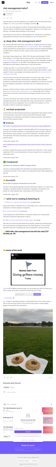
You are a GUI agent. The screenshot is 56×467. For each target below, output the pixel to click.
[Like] (4, 18)
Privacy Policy (38, 436)
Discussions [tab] (13, 404)
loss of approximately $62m (34, 46)
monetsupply (11, 411)
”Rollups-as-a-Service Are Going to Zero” (17, 202)
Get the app (34, 460)
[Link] (1, 41)
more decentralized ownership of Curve (20, 91)
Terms (29, 457)
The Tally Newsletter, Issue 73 (12, 408)
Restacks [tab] (12, 387)
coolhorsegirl (9, 13)
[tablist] (9, 387)
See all (6, 436)
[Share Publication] (39, 2)
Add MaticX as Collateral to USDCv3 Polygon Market (19, 165)
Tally (4, 288)
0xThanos (10, 421)
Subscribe (44, 2)
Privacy (25, 457)
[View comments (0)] (7, 18)
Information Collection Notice (28, 436)
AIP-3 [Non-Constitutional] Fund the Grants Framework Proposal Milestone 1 (27, 126)
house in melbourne (9, 60)
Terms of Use (34, 434)
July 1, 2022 (6, 410)
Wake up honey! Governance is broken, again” (20, 220)
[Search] (36, 2)
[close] (41, 414)
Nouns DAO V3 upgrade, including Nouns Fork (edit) (19, 183)
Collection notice (35, 457)
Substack (21, 464)
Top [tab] (5, 404)
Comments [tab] (6, 387)
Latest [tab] (8, 404)
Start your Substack (24, 460)
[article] (28, 411)
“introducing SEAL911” (12, 211)
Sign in (52, 2)
